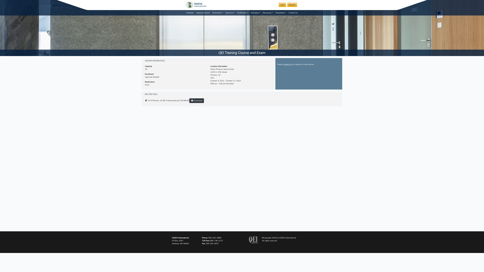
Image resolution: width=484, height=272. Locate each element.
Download (197, 100)
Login (282, 4)
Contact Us (293, 12)
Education (255, 12)
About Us (229, 12)
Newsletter (280, 12)
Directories (217, 12)
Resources (267, 12)
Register (292, 4)
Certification (242, 12)
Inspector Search (203, 12)
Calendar (190, 12)
